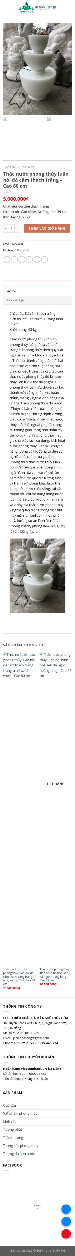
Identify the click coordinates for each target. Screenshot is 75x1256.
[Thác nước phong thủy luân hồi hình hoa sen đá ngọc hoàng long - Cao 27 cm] (56, 808)
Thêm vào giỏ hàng (46, 228)
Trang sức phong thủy (20, 1145)
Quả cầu (9, 1105)
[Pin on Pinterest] (37, 259)
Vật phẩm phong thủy (20, 1113)
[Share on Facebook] (14, 259)
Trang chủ (9, 167)
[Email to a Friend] (29, 259)
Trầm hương (13, 1137)
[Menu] (5, 7)
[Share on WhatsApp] (7, 259)
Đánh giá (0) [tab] (15, 300)
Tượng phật (12, 1129)
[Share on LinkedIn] (44, 259)
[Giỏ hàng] (70, 7)
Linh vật (9, 1121)
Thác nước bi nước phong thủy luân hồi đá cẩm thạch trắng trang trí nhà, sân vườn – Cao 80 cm (19, 976)
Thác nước (28, 167)
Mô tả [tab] (11, 291)
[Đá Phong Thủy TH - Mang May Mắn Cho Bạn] (38, 7)
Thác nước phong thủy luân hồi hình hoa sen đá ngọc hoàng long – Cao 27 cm (54, 974)
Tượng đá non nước (19, 1153)
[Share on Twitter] (22, 259)
